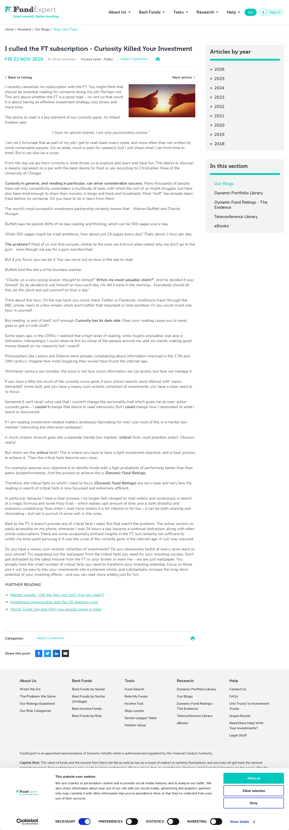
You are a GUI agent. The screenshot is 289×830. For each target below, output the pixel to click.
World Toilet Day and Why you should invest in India (55, 609)
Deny (253, 803)
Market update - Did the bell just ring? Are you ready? (57, 594)
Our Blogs (42, 29)
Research (24, 29)
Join (250, 12)
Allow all (253, 778)
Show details (239, 821)
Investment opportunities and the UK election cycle (54, 602)
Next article (182, 77)
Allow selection (253, 791)
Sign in (275, 12)
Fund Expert (32, 12)
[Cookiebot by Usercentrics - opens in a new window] (27, 822)
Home (9, 29)
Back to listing (20, 77)
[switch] (132, 821)
